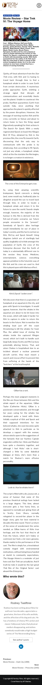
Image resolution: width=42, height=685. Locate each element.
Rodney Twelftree (21, 603)
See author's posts (21, 639)
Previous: (16, 660)
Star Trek (16, 15)
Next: (25, 666)
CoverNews (15, 681)
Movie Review (8, 15)
